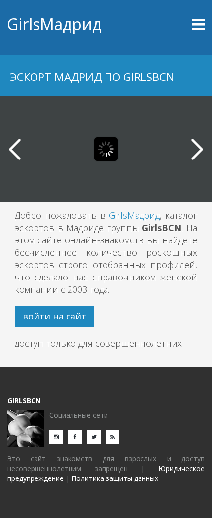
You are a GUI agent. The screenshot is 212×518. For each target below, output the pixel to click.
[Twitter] (96, 436)
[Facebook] (77, 436)
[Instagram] (58, 436)
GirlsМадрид (54, 24)
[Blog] (115, 436)
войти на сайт (54, 316)
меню (181, 24)
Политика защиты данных (114, 478)
